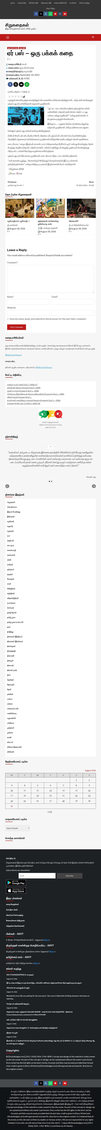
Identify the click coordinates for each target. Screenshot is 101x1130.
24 (12, 801)
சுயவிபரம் (73, 3)
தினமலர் (10, 665)
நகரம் (31, 975)
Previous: (15, 183)
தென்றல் (10, 680)
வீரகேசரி (10, 752)
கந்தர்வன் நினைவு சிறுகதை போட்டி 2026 (23, 387)
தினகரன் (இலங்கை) (15, 641)
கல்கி (9, 560)
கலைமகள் (11, 555)
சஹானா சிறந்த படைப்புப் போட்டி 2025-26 (23, 403)
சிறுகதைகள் (17, 24)
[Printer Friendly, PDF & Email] (15, 174)
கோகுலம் (10, 579)
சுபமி (24, 64)
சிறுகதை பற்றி (46, 3)
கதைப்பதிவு (22, 3)
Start (49, 481)
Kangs (9, 1004)
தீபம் (9, 675)
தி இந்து (10, 632)
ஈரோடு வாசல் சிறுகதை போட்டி (19, 397)
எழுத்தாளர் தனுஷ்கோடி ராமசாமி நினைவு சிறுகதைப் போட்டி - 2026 (33, 400)
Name (10, 296)
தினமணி (10, 656)
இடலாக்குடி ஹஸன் (49, 228)
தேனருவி (10, 684)
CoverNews (56, 1126)
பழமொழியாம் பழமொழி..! (18, 221)
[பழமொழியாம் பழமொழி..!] (19, 208)
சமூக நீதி (22, 48)
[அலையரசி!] (81, 208)
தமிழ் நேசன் (12, 612)
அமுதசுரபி (11, 502)
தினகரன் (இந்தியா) (14, 636)
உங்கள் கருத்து (84, 3)
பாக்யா (9, 699)
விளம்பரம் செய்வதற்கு (14, 915)
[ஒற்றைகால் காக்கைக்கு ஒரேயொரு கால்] (50, 208)
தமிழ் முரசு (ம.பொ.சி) (15, 622)
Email (55, 296)
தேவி (9, 689)
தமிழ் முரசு (11, 617)
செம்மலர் (10, 608)
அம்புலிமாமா (12, 507)
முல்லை (10, 732)
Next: (85, 183)
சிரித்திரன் (11, 588)
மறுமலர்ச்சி (11, 718)
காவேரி (10, 564)
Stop (51, 481)
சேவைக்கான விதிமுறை (15, 920)
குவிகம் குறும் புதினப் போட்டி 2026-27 (22, 384)
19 (37, 795)
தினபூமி (10, 660)
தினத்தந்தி (11, 651)
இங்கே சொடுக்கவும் (13, 355)
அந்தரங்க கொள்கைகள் (15, 926)
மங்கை (10, 704)
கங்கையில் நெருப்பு (22, 1004)
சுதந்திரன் (11, 593)
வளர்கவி (13, 225)
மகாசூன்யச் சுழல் (23, 988)
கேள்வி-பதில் (33, 3)
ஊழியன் (10, 540)
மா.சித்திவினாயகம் (80, 225)
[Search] (93, 37)
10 (12, 790)
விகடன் (10, 742)
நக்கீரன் (10, 694)
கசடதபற (10, 545)
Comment (12, 262)
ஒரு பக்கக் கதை (12, 48)
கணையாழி (11, 550)
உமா (8, 536)
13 (50, 790)
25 (25, 801)
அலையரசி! (73, 221)
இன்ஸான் (11, 516)
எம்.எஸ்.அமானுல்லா (30, 1020)
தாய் (9, 627)
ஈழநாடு (10, 526)
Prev (7, 486)
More (46, 940)
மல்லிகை (10, 723)
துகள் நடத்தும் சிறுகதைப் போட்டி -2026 (23, 391)
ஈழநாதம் (10, 531)
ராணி (9, 737)
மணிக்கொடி (12, 713)
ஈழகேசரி (10, 521)
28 (63, 801)
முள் (16, 1033)
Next (94, 486)
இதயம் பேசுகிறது (13, 512)
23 (89, 795)
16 (89, 790)
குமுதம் (10, 574)
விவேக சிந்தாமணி (14, 747)
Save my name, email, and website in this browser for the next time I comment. (48, 319)
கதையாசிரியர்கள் (60, 3)
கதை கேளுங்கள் (12, 904)
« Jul (50, 811)
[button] (7, 37)
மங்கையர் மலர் (12, 708)
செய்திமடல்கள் (12, 909)
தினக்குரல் (11, 646)
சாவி (9, 584)
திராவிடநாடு (12, 670)
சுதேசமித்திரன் (13, 598)
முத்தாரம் (10, 728)
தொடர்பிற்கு (50, 8)
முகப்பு (12, 3)
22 (76, 795)
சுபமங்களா (11, 603)
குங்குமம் (10, 569)
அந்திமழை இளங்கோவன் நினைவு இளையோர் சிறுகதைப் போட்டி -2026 (35, 394)
